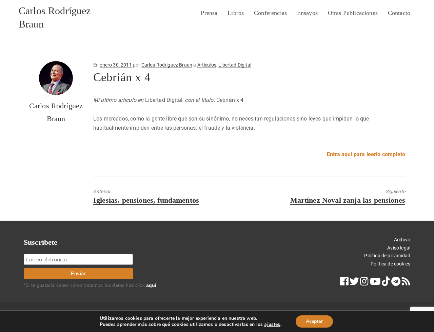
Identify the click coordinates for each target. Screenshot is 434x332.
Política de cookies (390, 263)
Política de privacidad (387, 255)
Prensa (209, 13)
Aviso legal (398, 248)
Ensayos (307, 13)
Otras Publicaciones (353, 13)
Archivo (402, 239)
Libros (236, 13)
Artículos (206, 65)
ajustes (272, 324)
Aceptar (314, 321)
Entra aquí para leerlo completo (366, 154)
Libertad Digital (234, 65)
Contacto (399, 13)
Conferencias (270, 13)
